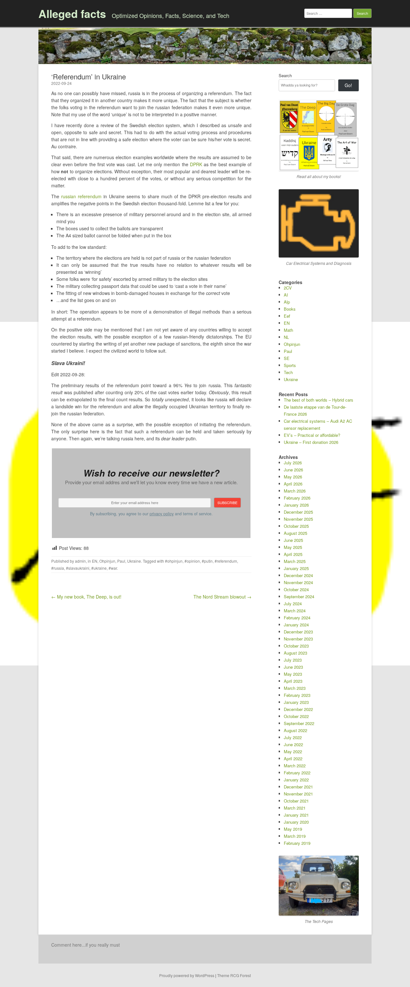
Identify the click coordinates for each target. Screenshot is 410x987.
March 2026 (295, 491)
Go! (348, 85)
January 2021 (296, 815)
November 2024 (298, 582)
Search (285, 75)
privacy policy (162, 514)
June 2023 (293, 667)
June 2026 (293, 470)
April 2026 (293, 484)
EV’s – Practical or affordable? (312, 435)
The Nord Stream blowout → (222, 596)
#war (113, 568)
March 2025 (295, 561)
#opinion (192, 561)
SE (287, 358)
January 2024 (296, 625)
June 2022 (293, 744)
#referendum (226, 561)
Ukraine (134, 561)
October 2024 (296, 589)
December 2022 (298, 709)
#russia (57, 568)
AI (286, 295)
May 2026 (293, 477)
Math (288, 330)
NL (286, 337)
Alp (287, 302)
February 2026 (297, 498)
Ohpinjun (107, 561)
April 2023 (293, 681)
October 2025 (296, 526)
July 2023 (293, 660)
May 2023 (293, 674)
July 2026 (293, 463)
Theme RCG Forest (234, 975)
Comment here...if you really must (85, 945)
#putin (207, 561)
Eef (287, 316)
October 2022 (296, 716)
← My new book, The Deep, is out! (86, 596)
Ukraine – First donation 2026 (311, 442)
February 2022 (297, 773)
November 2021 (298, 794)
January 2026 (296, 505)
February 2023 (297, 695)
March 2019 (295, 836)
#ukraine (99, 568)
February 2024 (297, 618)
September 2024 (299, 596)
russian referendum (81, 196)
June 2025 (293, 540)
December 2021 (298, 787)
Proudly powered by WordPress (186, 975)
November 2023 (298, 639)
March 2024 (295, 611)
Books (290, 309)
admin (80, 561)
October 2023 (296, 646)
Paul (121, 561)
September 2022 (299, 723)
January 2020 (296, 822)
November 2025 (298, 519)
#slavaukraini (77, 568)
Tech (288, 372)
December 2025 (298, 512)
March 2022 (295, 766)
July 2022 (293, 737)
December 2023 (298, 632)
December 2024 (298, 575)
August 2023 (295, 653)
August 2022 (295, 730)
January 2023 (296, 702)
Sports (290, 365)
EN (94, 561)
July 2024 (293, 603)
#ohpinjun (174, 561)
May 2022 (293, 751)
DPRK (196, 164)
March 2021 (295, 808)
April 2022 (293, 758)
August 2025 (295, 533)
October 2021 (296, 801)
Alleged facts (72, 13)
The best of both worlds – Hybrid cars (318, 400)
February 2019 (297, 843)
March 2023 (295, 688)
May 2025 (293, 547)
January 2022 (296, 780)
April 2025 (293, 554)
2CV (288, 288)
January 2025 (296, 568)
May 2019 (293, 829)
